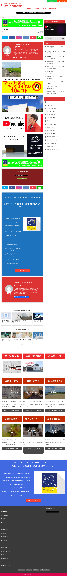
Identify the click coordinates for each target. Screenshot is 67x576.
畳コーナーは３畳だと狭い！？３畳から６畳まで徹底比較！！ (55, 67)
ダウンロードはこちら (22, 270)
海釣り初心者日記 (51, 136)
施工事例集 (49, 133)
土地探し (49, 121)
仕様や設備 (49, 117)
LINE (51, 1)
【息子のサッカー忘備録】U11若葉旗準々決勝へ (56, 52)
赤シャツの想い (50, 140)
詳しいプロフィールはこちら (20, 57)
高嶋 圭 (37, 32)
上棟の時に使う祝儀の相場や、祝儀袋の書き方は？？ (55, 62)
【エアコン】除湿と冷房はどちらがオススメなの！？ (55, 82)
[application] (55, 29)
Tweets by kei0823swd (50, 508)
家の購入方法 (50, 124)
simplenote (49, 102)
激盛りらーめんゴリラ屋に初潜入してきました (55, 77)
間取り (48, 146)
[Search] (63, 39)
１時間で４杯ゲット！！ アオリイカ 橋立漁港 (55, 72)
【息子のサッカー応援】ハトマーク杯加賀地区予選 (55, 87)
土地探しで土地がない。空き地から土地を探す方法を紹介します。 (55, 92)
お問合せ (37, 8)
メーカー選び (50, 114)
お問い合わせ (62, 1)
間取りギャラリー (51, 149)
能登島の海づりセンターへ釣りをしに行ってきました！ (55, 57)
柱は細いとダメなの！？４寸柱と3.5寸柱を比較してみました (55, 47)
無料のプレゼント (53, 8)
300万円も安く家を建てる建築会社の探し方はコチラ (34, 12)
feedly (22, 178)
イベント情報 (50, 108)
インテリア (49, 111)
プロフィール (30, 8)
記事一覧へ (44, 8)
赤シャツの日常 (50, 143)
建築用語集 (49, 130)
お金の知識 (49, 105)
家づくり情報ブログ (13, 6)
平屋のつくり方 (50, 127)
